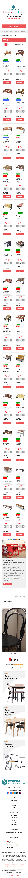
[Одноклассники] (17, 539)
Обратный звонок (14, 21)
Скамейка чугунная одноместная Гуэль (7, 331)
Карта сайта (20, 866)
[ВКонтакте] (13, 539)
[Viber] (15, 539)
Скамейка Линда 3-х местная (6, 141)
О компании (14, 800)
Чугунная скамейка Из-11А (18, 217)
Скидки (14, 822)
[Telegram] (8, 539)
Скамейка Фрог (20, 407)
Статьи (14, 805)
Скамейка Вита (7, 104)
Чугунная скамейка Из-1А (7, 255)
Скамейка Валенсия (18, 481)
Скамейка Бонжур (18, 518)
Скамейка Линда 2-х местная (6, 65)
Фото (14, 807)
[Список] (3, 44)
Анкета (14, 835)
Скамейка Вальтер (6, 217)
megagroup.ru (17, 873)
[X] (19, 539)
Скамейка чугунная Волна (20, 332)
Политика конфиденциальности (14, 865)
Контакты (14, 815)
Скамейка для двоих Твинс (20, 103)
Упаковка (14, 824)
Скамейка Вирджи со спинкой (19, 180)
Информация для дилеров (14, 832)
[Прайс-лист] (8, 44)
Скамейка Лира (20, 66)
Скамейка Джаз (7, 407)
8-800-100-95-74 (14, 16)
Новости (14, 803)
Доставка (14, 817)
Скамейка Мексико (6, 180)
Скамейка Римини (18, 141)
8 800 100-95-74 (14, 788)
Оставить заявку (14, 26)
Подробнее (7, 584)
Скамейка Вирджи (6, 518)
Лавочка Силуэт (7, 481)
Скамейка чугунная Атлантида (6, 370)
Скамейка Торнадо (18, 292)
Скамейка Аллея (18, 255)
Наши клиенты (14, 837)
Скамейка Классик (6, 292)
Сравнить (6, 71)
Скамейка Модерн (18, 443)
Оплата (14, 820)
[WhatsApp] (11, 539)
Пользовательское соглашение (11, 864)
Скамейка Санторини (19, 370)
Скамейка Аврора (6, 443)
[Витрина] (6, 44)
